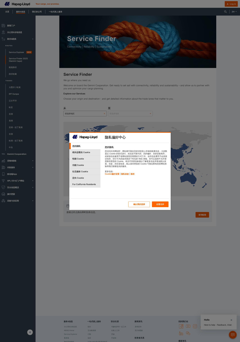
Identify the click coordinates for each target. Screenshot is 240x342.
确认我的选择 (139, 204)
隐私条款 (125, 174)
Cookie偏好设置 (112, 174)
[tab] (84, 146)
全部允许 (160, 204)
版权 (133, 174)
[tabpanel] (136, 161)
